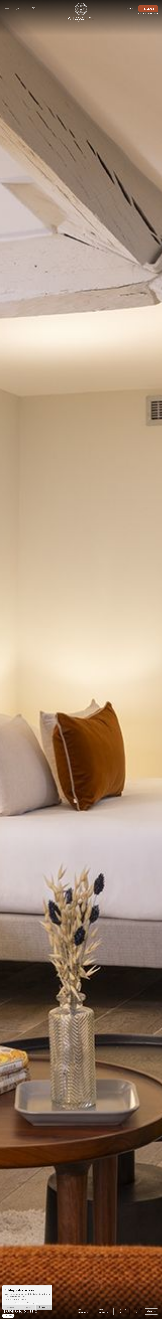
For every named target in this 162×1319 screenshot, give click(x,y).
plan (17, 8)
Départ (101, 1309)
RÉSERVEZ (148, 9)
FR (131, 8)
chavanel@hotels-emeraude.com (34, 8)
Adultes (122, 1309)
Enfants (138, 1309)
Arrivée (81, 1309)
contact (25, 8)
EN (126, 8)
